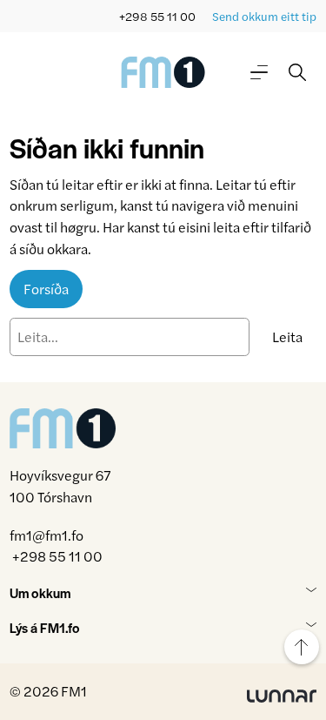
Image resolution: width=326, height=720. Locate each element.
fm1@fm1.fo (46, 535)
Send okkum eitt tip (264, 16)
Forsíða (46, 289)
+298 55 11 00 (157, 16)
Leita (287, 336)
